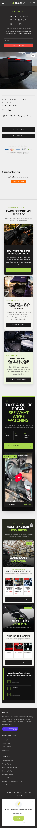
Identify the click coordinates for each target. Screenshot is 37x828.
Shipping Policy (7, 771)
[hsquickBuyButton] (31, 525)
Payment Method (7, 761)
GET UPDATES (19, 45)
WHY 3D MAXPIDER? (18, 325)
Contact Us (5, 750)
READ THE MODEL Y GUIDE (18, 380)
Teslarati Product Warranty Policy (12, 781)
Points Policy (6, 778)
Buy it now (18, 136)
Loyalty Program (7, 740)
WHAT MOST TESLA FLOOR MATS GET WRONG (18, 306)
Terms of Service (7, 774)
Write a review (18, 181)
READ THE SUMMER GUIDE (18, 270)
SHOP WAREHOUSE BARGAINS (17, 599)
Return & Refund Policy (9, 767)
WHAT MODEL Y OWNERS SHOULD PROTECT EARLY (18, 361)
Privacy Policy (6, 764)
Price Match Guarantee (9, 785)
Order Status (6, 743)
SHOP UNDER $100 (17, 662)
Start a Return (6, 747)
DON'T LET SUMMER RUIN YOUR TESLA (18, 252)
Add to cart (18, 130)
